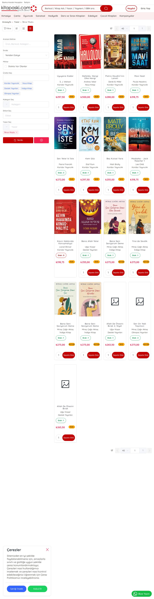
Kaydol (131, 8)
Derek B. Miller (114, 81)
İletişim (27, 2)
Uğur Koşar (90, 247)
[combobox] (26, 78)
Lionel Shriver (65, 247)
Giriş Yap (145, 8)
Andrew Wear (90, 81)
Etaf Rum (90, 164)
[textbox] (26, 78)
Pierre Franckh (65, 164)
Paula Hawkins (139, 81)
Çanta (17, 15)
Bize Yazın (143, 593)
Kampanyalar (127, 15)
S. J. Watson (65, 81)
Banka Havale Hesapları (12, 2)
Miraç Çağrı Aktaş (115, 247)
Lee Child (140, 164)
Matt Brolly (115, 164)
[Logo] (19, 8)
